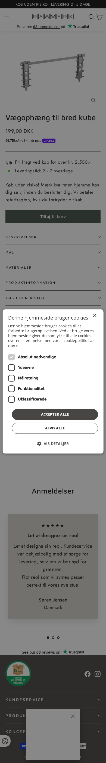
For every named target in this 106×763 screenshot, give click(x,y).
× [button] (94, 316)
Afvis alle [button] (55, 428)
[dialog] (53, 381)
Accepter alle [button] (55, 414)
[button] (53, 444)
